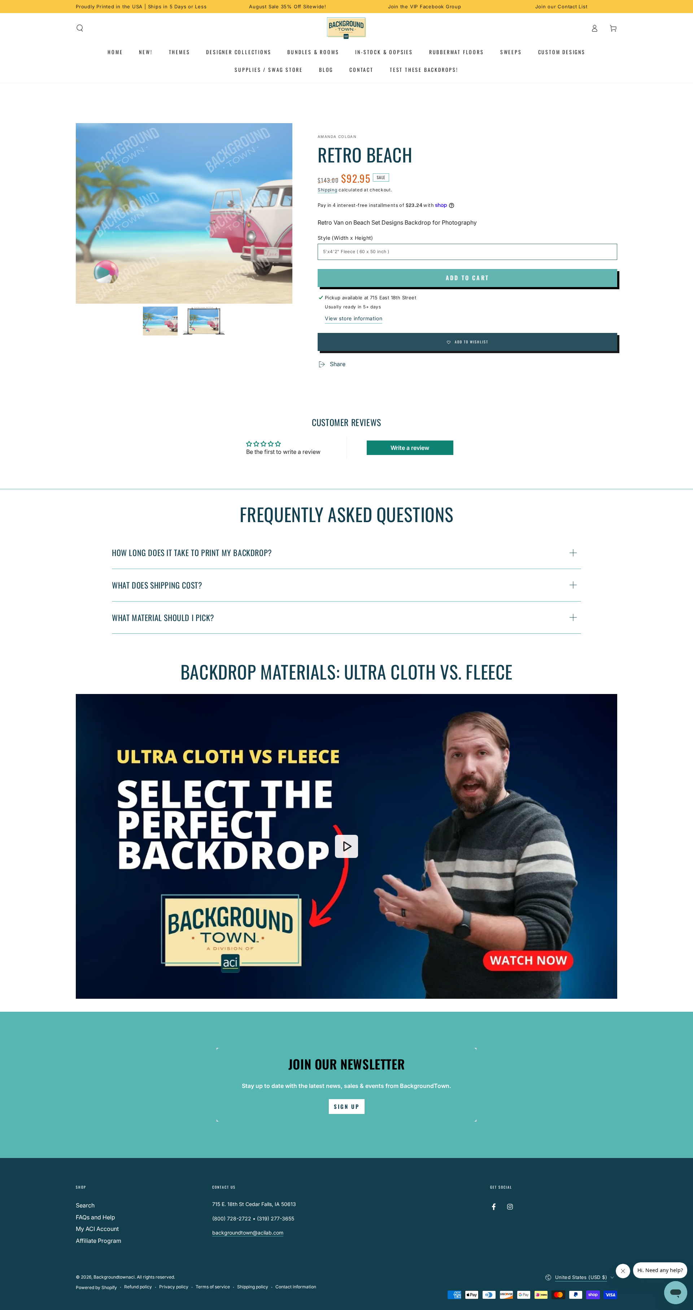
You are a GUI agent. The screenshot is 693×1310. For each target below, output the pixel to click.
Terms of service (213, 1286)
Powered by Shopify (96, 1287)
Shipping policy (252, 1286)
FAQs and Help (95, 1217)
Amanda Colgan (337, 136)
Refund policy (138, 1286)
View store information (353, 318)
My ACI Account (97, 1228)
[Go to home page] (346, 28)
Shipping (327, 189)
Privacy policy (173, 1286)
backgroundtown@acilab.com (247, 1232)
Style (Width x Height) (345, 238)
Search (85, 1205)
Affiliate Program (98, 1240)
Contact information (295, 1286)
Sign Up (346, 1106)
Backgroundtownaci (114, 1277)
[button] (79, 28)
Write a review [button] (410, 447)
